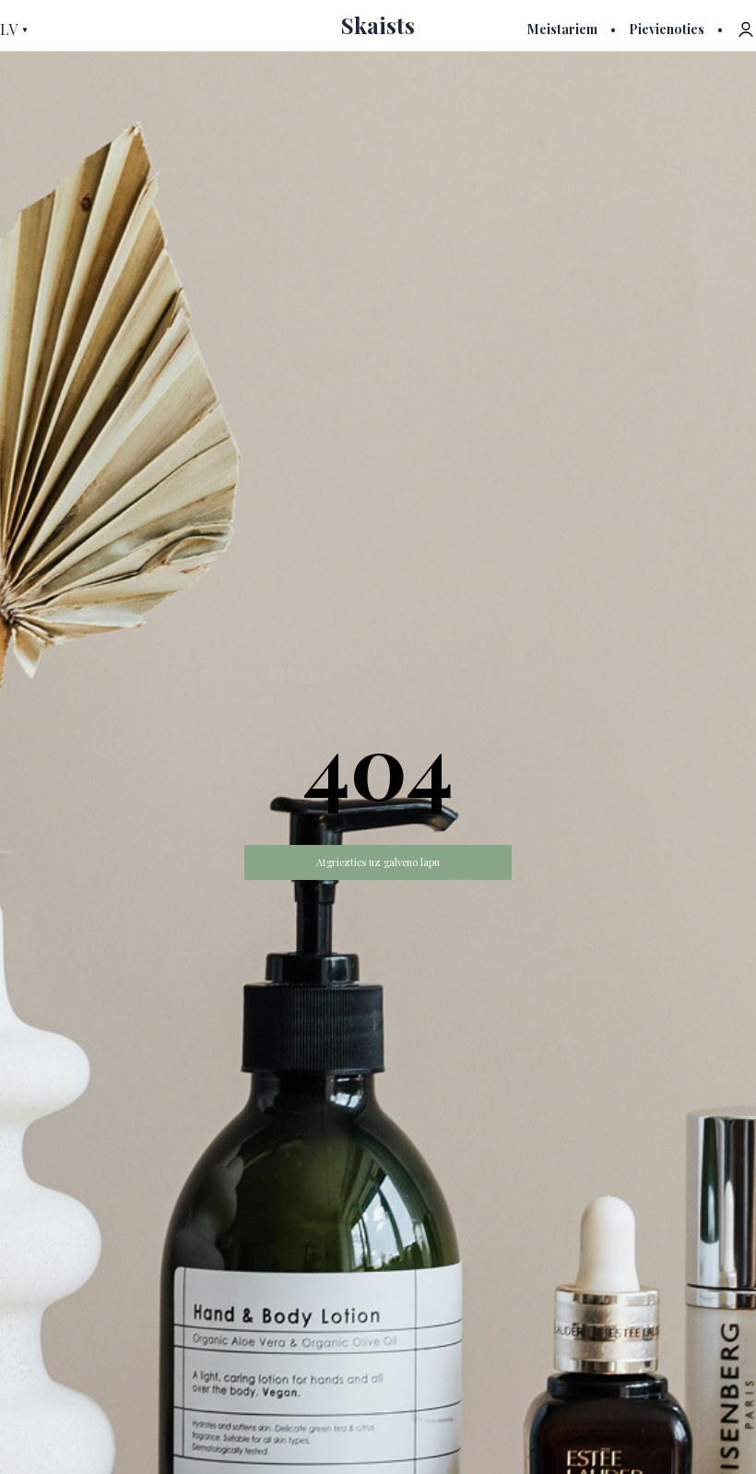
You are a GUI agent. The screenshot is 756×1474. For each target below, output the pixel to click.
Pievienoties (666, 29)
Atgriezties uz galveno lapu (378, 862)
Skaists (378, 25)
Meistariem (562, 29)
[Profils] (746, 29)
